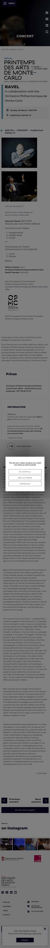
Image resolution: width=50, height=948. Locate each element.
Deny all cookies (25, 478)
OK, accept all (25, 472)
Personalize (25, 484)
